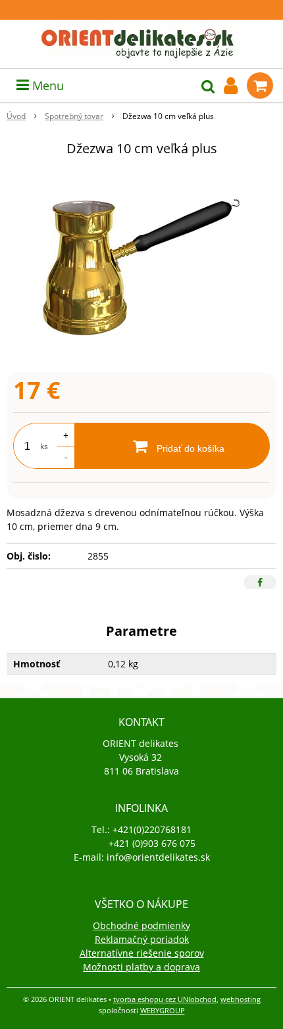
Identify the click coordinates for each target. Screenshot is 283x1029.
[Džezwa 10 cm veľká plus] (141, 267)
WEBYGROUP (162, 1010)
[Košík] (260, 85)
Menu (46, 85)
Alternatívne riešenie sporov (142, 953)
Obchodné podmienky (141, 925)
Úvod (16, 116)
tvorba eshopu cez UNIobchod (165, 999)
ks (44, 446)
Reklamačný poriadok (142, 939)
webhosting (240, 999)
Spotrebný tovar (74, 116)
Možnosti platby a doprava (141, 967)
